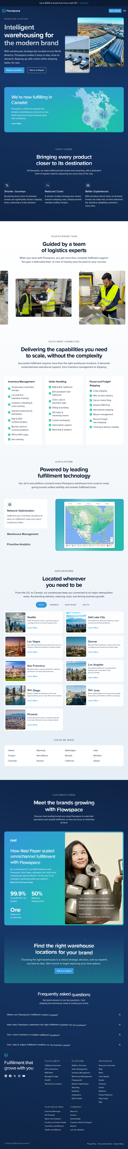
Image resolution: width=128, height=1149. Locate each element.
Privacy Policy (91, 1144)
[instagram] (19, 1075)
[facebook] (10, 1075)
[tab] (25, 513)
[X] (14, 1075)
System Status (119, 1144)
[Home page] (11, 11)
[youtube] (23, 1075)
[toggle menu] (124, 10)
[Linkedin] (5, 1075)
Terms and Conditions (105, 1144)
